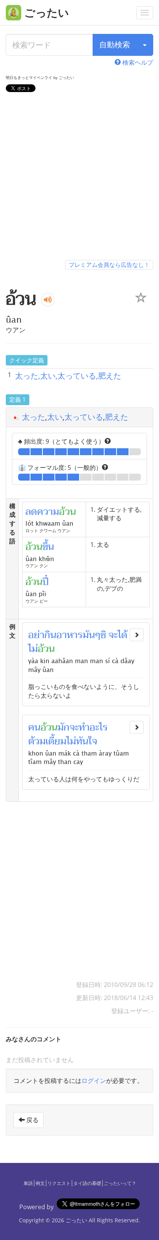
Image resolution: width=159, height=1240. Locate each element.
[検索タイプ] (144, 45)
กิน (50, 635)
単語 (28, 1183)
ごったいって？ (120, 1183)
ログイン (93, 1080)
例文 (40, 1183)
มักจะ (68, 727)
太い (55, 417)
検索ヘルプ (137, 62)
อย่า (36, 635)
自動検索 (114, 44)
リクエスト (59, 1183)
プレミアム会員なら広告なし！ (109, 264)
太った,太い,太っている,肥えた (68, 375)
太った (33, 417)
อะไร (99, 727)
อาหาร (69, 635)
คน (34, 727)
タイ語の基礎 (87, 1183)
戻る (32, 1120)
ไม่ (33, 649)
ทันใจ (86, 741)
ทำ (84, 727)
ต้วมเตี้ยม (47, 741)
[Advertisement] (79, 177)
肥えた (116, 417)
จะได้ (117, 635)
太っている (83, 417)
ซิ (103, 635)
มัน (89, 635)
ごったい (76, 1220)
